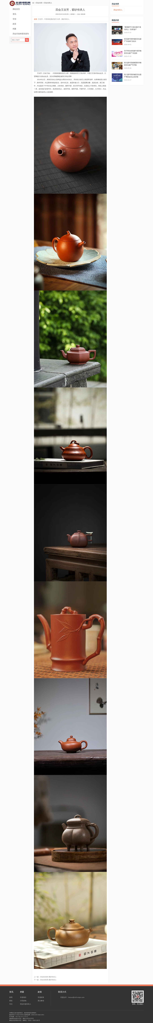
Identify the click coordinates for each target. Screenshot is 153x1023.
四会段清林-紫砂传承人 (48, 977)
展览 (10, 1001)
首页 (33, 3)
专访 (10, 1004)
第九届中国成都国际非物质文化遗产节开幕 (132, 64)
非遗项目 (23, 997)
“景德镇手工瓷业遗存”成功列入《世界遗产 (132, 28)
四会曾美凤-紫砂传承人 (48, 980)
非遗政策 (41, 997)
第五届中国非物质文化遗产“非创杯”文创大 (132, 40)
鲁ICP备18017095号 (22, 1016)
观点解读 (41, 1001)
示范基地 (23, 1001)
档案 (14, 29)
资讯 (14, 14)
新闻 (10, 997)
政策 (14, 24)
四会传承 (39, 3)
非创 (14, 19)
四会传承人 (48, 3)
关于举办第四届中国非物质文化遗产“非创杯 (132, 52)
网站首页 (16, 9)
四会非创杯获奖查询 (21, 34)
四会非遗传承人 (25, 1004)
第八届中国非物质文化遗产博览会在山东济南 (132, 76)
